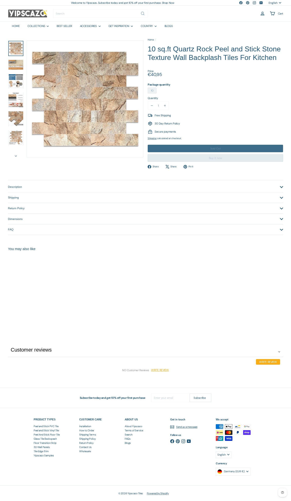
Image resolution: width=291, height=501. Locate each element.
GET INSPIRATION (119, 26)
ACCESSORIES (89, 26)
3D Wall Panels (42, 447)
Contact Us (85, 447)
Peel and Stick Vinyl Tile (46, 430)
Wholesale (85, 451)
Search (128, 434)
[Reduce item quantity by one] (152, 105)
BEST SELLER (64, 26)
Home (151, 40)
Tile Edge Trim (41, 451)
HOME (16, 26)
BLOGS (169, 26)
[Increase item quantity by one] (165, 105)
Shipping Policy (87, 438)
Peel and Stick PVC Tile (46, 426)
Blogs (128, 443)
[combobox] (100, 13)
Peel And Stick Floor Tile (47, 434)
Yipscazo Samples (44, 455)
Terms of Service (134, 430)
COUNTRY (147, 26)
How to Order (86, 430)
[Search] (142, 13)
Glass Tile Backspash (45, 438)
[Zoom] (85, 99)
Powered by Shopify (158, 493)
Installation (85, 426)
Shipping (152, 138)
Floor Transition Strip (45, 443)
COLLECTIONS (37, 26)
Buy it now (215, 158)
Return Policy (86, 443)
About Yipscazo (133, 426)
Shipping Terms (87, 434)
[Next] (16, 154)
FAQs (127, 438)
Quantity (153, 98)
